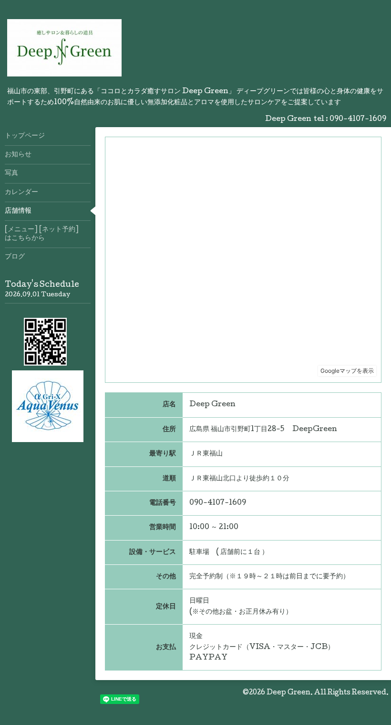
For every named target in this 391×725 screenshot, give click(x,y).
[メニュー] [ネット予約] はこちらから (48, 234)
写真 (11, 173)
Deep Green (288, 693)
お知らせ (18, 155)
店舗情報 (18, 211)
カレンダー (21, 192)
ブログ (15, 257)
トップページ (25, 136)
